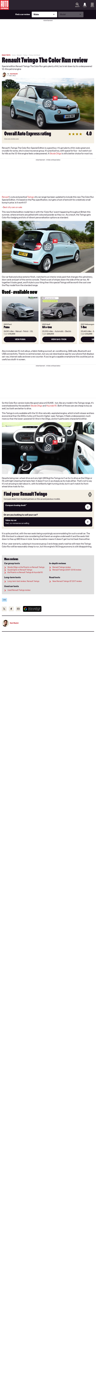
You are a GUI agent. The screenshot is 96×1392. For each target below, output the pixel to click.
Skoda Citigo (55, 153)
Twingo (30, 197)
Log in (85, 6)
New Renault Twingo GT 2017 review (67, 581)
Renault (5, 197)
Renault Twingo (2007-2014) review (66, 570)
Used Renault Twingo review (18, 590)
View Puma (20, 339)
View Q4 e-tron (58, 339)
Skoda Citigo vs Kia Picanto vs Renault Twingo (25, 567)
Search (77, 6)
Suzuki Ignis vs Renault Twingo (19, 570)
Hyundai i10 (51, 405)
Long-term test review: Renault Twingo (23, 581)
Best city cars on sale (12, 207)
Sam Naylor (14, 74)
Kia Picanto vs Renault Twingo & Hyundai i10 (25, 572)
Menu (92, 6)
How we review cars (11, 139)
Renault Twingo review (61, 567)
